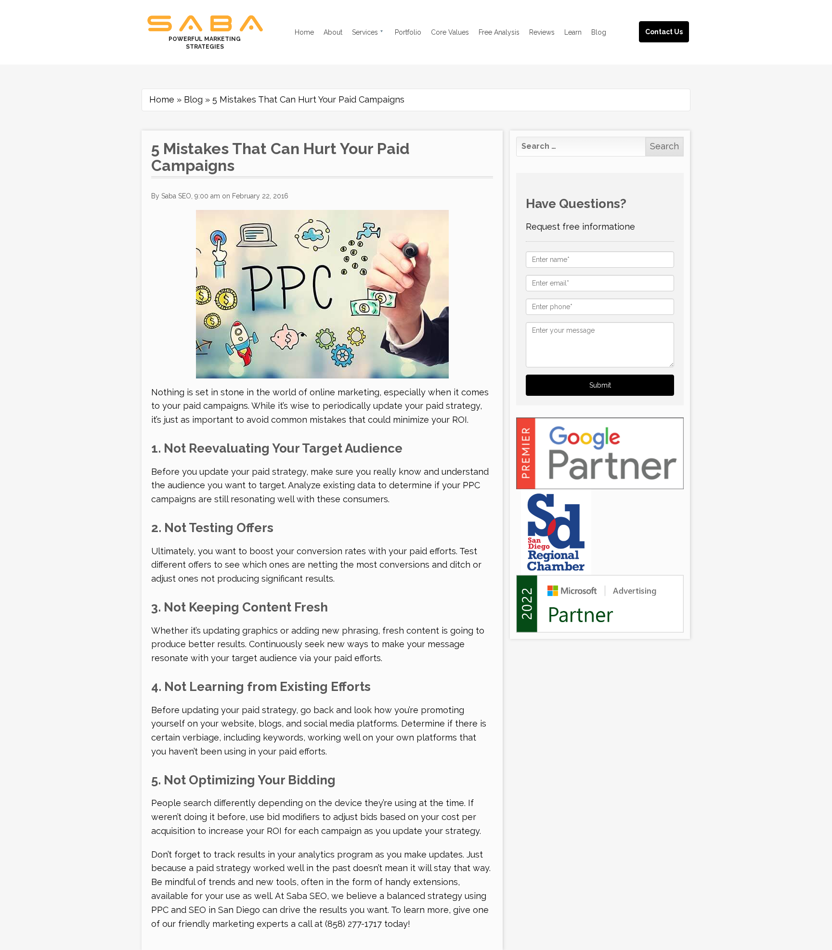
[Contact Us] (673, 20)
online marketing (344, 392)
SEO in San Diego (224, 910)
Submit (600, 385)
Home (161, 99)
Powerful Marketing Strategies (205, 43)
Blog (193, 99)
